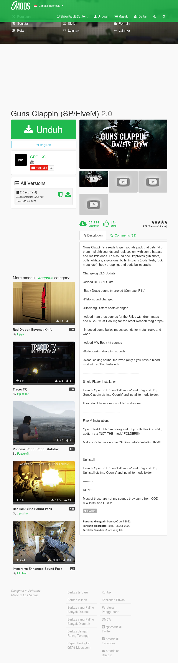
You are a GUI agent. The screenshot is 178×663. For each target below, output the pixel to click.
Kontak (106, 592)
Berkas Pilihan (77, 600)
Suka (113, 225)
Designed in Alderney (25, 590)
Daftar (142, 16)
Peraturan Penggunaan (110, 609)
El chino (22, 573)
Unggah (103, 16)
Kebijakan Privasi (113, 600)
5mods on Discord (111, 652)
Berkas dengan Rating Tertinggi (78, 633)
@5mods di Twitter (112, 629)
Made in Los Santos (24, 595)
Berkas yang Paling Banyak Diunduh (81, 621)
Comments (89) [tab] (124, 235)
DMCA (106, 619)
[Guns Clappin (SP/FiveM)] (123, 144)
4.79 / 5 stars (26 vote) (155, 226)
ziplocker (22, 394)
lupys (20, 334)
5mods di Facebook (110, 641)
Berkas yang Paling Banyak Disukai (81, 609)
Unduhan (94, 225)
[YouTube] (32, 161)
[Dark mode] (154, 16)
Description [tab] (94, 235)
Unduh (48, 129)
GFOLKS (38, 156)
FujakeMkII (24, 453)
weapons (45, 277)
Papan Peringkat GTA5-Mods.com (79, 645)
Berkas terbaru (78, 592)
